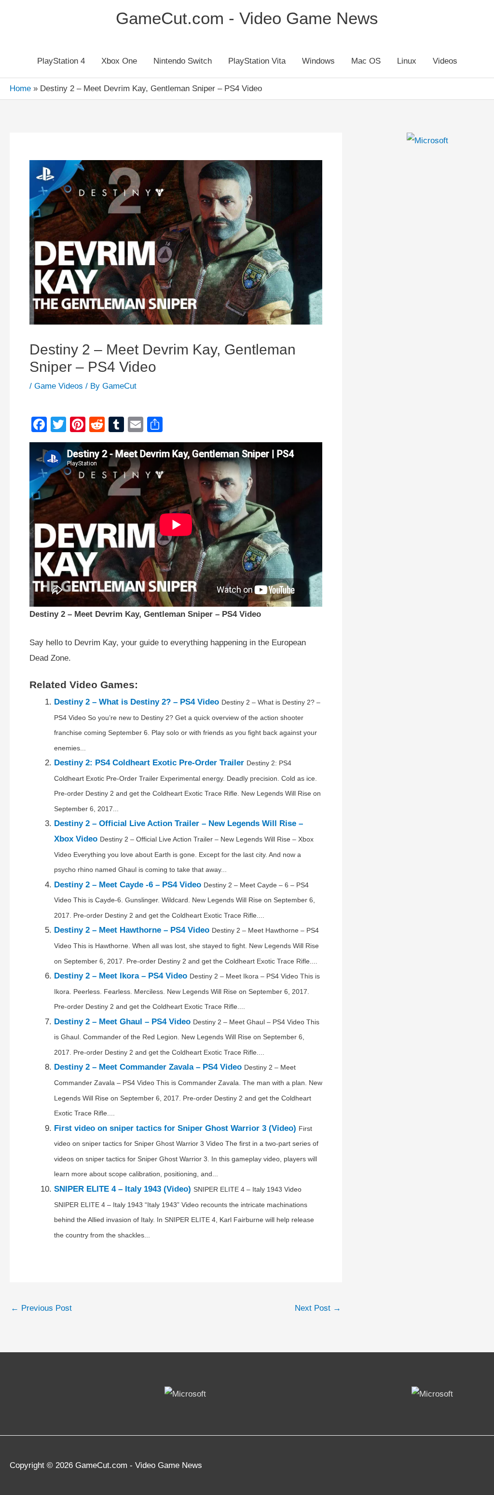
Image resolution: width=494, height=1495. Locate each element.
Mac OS (366, 61)
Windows (318, 61)
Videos (445, 61)
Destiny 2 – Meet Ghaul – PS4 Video (122, 1021)
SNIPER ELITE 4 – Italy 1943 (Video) (122, 1189)
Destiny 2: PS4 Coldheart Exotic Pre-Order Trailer (149, 762)
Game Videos (58, 386)
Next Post (318, 1308)
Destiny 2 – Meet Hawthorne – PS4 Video (131, 930)
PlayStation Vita (257, 61)
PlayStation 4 (61, 61)
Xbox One (119, 61)
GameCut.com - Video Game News (247, 18)
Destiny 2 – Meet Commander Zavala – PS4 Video (148, 1067)
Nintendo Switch (182, 61)
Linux (406, 61)
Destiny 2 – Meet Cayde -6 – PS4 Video (127, 884)
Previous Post (41, 1308)
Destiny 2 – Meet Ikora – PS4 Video (120, 975)
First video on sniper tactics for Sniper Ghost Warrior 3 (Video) (175, 1128)
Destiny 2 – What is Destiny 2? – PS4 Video (136, 702)
